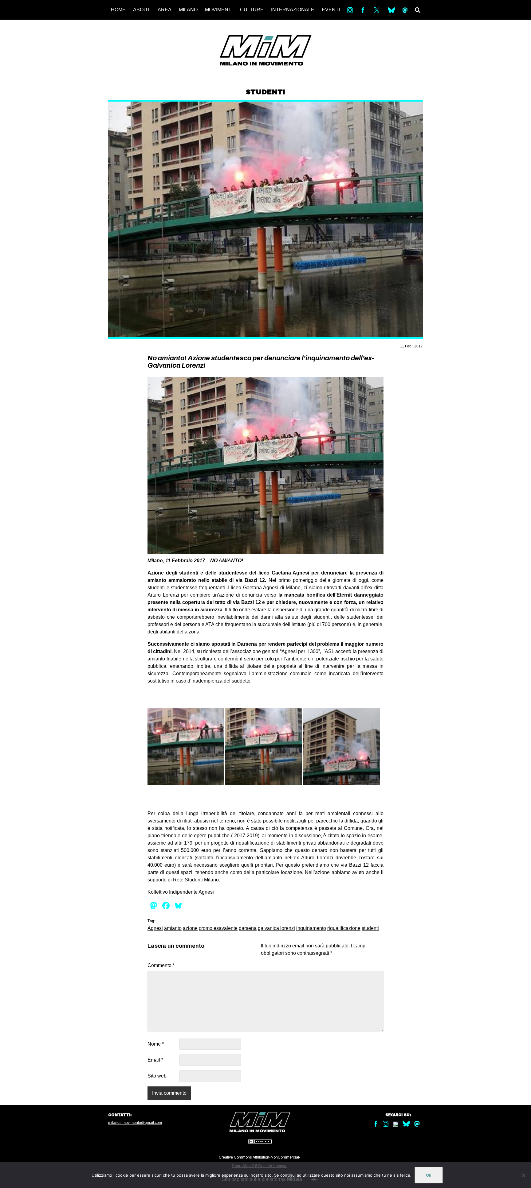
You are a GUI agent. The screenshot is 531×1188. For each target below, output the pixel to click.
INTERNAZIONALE (292, 9)
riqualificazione (343, 928)
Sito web (157, 1075)
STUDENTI (265, 92)
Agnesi (155, 928)
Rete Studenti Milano (196, 879)
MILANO (188, 9)
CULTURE (252, 9)
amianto (173, 928)
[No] (523, 1175)
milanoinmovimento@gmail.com (135, 1122)
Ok (428, 1175)
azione (190, 928)
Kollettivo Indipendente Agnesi (181, 892)
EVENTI (331, 9)
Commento (161, 965)
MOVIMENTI (219, 9)
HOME (118, 9)
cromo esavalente (218, 928)
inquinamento (311, 928)
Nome (156, 1044)
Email (155, 1059)
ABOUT (141, 9)
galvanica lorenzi (276, 928)
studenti (370, 928)
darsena (248, 928)
